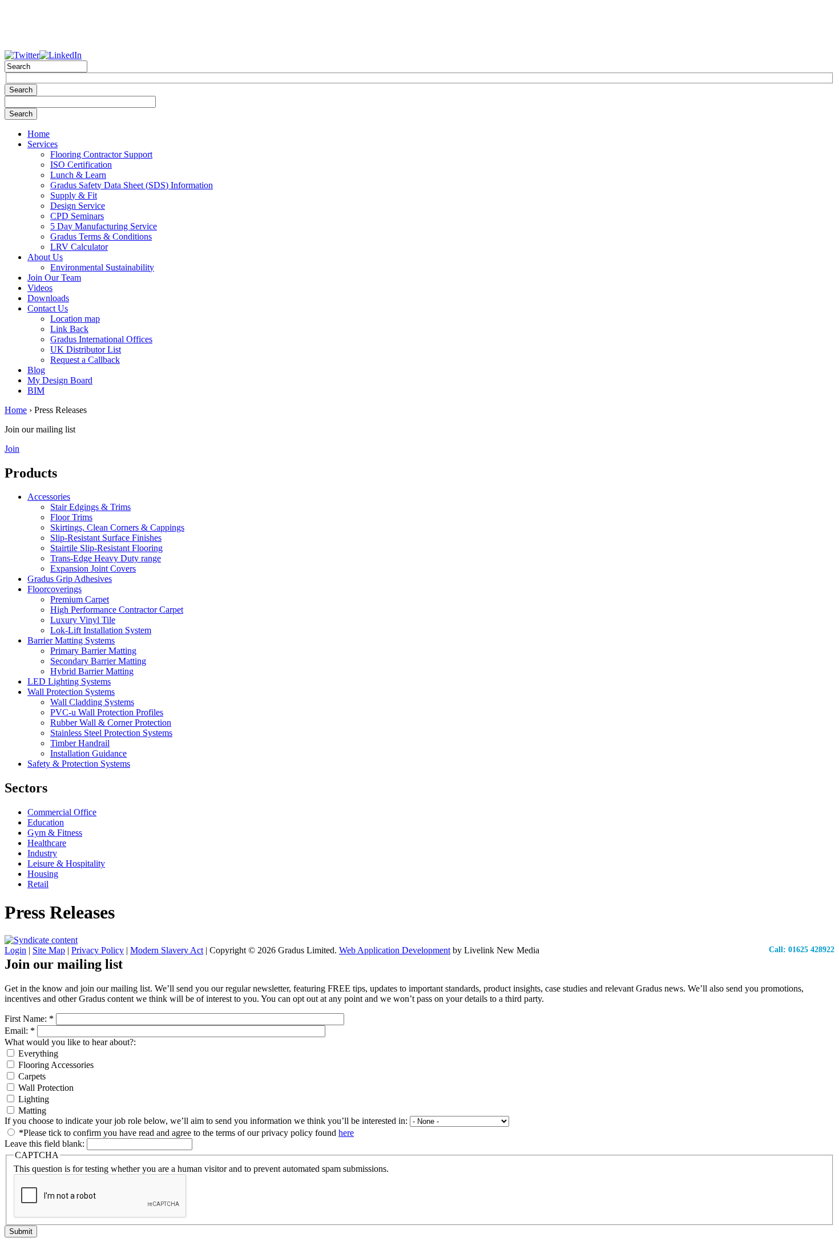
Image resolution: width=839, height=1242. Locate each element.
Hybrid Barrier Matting (92, 671)
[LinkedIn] (60, 55)
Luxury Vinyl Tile (82, 620)
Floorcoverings (54, 589)
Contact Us (47, 308)
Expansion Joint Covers (93, 568)
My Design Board (59, 380)
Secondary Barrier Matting (98, 661)
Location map (75, 318)
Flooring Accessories (55, 1065)
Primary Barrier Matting (93, 651)
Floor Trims (71, 517)
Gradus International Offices (101, 339)
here (346, 1133)
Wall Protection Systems (71, 692)
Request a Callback (85, 360)
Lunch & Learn (78, 175)
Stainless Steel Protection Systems (111, 733)
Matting (31, 1110)
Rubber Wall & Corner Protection (110, 722)
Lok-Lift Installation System (100, 630)
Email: (20, 1030)
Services (42, 144)
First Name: (29, 1018)
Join (12, 449)
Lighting (32, 1099)
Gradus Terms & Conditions (101, 236)
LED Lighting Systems (69, 681)
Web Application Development (394, 950)
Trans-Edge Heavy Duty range (105, 558)
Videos (40, 288)
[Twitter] (22, 55)
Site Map (49, 950)
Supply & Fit (73, 195)
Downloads (48, 298)
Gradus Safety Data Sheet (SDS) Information (131, 185)
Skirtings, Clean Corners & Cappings (117, 527)
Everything (37, 1053)
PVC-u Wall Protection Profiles (106, 712)
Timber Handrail (80, 743)
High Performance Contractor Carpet (116, 609)
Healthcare (46, 843)
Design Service (77, 206)
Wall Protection (45, 1088)
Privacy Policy (97, 950)
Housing (42, 874)
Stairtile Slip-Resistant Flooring (106, 548)
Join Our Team (54, 277)
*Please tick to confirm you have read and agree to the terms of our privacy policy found (185, 1133)
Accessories (48, 496)
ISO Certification (81, 164)
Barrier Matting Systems (71, 640)
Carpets (31, 1076)
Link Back (69, 329)
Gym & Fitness (54, 833)
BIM (36, 390)
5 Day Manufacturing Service (103, 226)
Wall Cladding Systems (92, 702)
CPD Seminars (77, 216)
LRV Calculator (79, 247)
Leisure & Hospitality (66, 863)
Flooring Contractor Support (101, 154)
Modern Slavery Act (166, 950)
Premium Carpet (79, 599)
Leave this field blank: (46, 1143)
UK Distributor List (85, 349)
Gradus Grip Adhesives (69, 579)
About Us (45, 257)
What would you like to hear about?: (70, 1042)
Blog (36, 370)
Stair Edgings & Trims (90, 507)
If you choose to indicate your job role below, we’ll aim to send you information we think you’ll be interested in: (207, 1121)
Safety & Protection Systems (78, 763)
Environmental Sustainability (102, 267)
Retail (38, 884)
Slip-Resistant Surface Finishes (106, 538)
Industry (42, 853)
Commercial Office (61, 812)
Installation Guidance (88, 753)
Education (45, 822)
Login (15, 950)
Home (38, 134)
